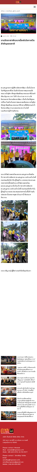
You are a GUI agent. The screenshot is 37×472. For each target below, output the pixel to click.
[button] (34, 6)
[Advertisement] (18, 66)
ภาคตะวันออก (9, 11)
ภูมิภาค (14, 11)
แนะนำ (18, 11)
